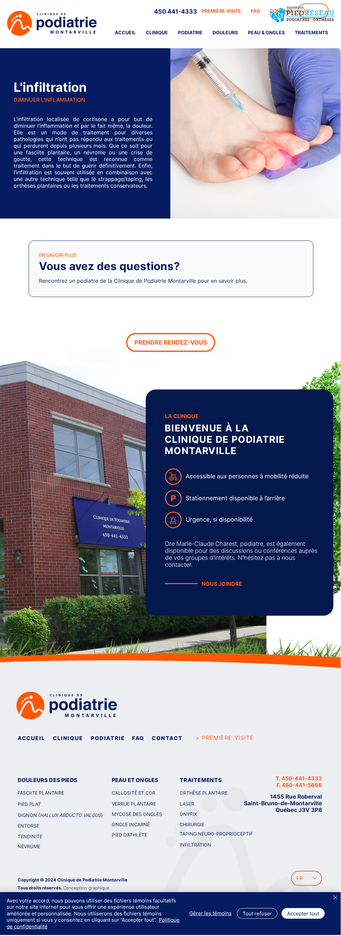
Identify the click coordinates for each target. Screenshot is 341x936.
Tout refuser (257, 913)
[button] (225, 32)
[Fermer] (335, 897)
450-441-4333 (301, 778)
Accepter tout (303, 913)
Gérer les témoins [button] (210, 913)
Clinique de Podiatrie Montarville (92, 879)
